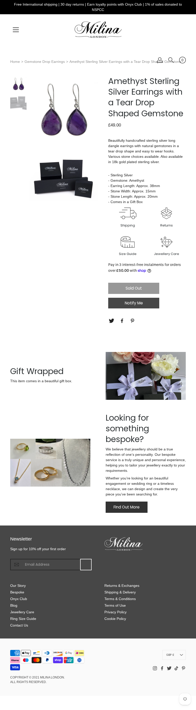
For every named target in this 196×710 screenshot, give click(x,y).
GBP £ (170, 655)
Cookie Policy (115, 619)
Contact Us (19, 625)
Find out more (127, 507)
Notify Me (134, 303)
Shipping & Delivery (120, 592)
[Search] (171, 60)
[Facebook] (123, 321)
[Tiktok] (176, 668)
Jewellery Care (22, 612)
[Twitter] (112, 321)
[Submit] (86, 564)
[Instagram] (155, 668)
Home (15, 62)
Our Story (18, 586)
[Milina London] (98, 29)
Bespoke (17, 592)
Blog (13, 605)
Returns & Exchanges (121, 586)
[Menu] (15, 29)
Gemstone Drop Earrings (44, 62)
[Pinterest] (133, 321)
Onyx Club (18, 599)
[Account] (160, 60)
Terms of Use (115, 605)
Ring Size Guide (23, 619)
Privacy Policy (115, 612)
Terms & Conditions (120, 599)
